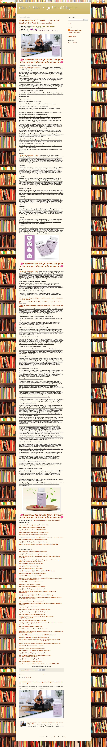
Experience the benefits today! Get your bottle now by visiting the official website (41, 61)
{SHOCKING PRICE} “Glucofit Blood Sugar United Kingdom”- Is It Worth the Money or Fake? (39, 21)
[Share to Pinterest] (44, 670)
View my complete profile (74, 32)
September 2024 (72, 42)
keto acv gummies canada (76, 30)
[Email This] (38, 670)
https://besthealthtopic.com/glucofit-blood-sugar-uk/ (47, 520)
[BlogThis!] (40, 670)
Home (44, 674)
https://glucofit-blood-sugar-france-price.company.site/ (49, 537)
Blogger (65, 737)
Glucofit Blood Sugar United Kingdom (48, 7)
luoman (56, 737)
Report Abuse (72, 36)
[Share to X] (41, 670)
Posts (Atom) (28, 677)
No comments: (33, 670)
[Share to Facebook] (43, 670)
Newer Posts (22, 674)
